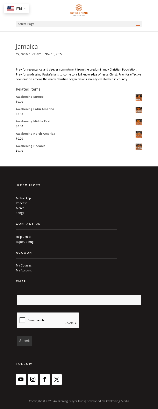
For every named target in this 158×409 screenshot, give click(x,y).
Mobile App (23, 198)
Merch (20, 208)
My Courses (24, 265)
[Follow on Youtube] (21, 379)
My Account (24, 270)
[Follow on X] (57, 379)
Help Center (23, 237)
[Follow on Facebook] (45, 379)
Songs (20, 213)
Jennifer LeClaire (30, 54)
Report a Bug (25, 242)
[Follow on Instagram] (33, 379)
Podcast (21, 203)
